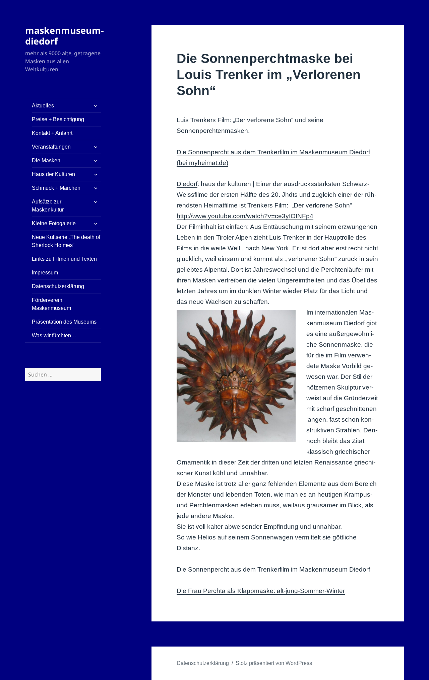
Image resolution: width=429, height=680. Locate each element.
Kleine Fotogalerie (54, 223)
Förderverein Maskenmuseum (51, 304)
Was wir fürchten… (54, 335)
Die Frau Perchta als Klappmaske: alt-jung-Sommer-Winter (261, 590)
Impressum (45, 272)
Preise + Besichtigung (58, 119)
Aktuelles (43, 105)
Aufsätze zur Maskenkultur (48, 205)
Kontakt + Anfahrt (52, 133)
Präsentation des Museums (64, 322)
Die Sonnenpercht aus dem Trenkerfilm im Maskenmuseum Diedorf (273, 569)
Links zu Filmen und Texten (64, 259)
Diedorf (187, 183)
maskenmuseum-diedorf (64, 35)
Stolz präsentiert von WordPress (274, 663)
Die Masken (46, 160)
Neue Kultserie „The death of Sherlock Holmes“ (66, 241)
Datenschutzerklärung (58, 286)
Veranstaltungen (51, 147)
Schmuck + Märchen (56, 188)
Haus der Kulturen (53, 174)
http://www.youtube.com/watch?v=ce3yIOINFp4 (245, 216)
